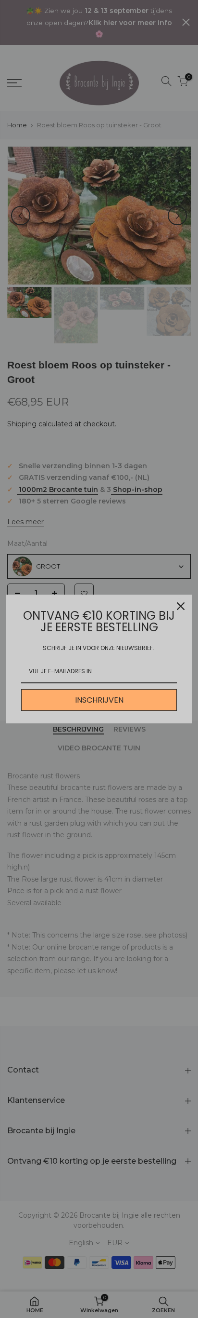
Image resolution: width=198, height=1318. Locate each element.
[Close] (180, 606)
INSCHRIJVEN (99, 700)
